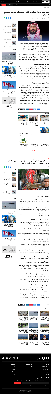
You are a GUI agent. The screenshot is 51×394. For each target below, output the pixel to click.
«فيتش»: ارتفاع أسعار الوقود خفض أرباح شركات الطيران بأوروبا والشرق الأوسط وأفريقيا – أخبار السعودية (6, 43)
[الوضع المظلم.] (4, 1)
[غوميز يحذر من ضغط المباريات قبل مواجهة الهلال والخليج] (33, 130)
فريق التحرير (43, 18)
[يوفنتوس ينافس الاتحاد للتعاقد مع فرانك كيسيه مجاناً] (23, 140)
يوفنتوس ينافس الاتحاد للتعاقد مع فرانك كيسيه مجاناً (23, 145)
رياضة (16, 1)
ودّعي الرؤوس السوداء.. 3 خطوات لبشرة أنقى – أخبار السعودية (34, 145)
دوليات (28, 1)
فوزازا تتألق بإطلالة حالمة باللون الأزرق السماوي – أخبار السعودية (23, 135)
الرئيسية (36, 1)
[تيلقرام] (6, 18)
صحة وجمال (45, 4)
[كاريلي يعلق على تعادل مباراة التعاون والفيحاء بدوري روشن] (23, 118)
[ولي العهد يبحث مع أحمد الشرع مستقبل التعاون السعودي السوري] (33, 31)
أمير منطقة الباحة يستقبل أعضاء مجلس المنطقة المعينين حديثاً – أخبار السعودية (34, 124)
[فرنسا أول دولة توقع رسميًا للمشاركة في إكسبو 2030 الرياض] (44, 140)
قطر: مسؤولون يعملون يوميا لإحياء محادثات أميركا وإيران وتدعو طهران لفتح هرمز (23, 343)
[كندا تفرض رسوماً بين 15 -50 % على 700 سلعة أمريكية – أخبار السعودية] (9, 85)
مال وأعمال (24, 1)
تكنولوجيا (20, 1)
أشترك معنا (3, 4)
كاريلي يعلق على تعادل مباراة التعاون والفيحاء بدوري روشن (24, 123)
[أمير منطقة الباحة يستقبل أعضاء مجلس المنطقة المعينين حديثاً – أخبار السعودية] (33, 118)
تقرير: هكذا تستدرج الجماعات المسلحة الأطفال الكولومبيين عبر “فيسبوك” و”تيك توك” (23, 331)
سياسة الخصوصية (32, 385)
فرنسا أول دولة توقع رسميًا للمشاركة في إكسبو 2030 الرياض (44, 145)
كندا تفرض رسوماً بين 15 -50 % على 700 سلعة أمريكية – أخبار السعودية (8, 91)
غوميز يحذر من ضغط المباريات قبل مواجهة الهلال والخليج (33, 135)
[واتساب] (4, 18)
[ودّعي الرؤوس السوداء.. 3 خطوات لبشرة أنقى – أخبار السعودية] (33, 140)
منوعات (13, 1)
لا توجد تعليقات (32, 18)
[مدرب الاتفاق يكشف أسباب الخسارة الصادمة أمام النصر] (44, 118)
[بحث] (2, 2)
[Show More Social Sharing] (2, 18)
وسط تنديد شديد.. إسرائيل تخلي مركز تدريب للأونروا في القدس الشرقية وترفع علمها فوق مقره (23, 319)
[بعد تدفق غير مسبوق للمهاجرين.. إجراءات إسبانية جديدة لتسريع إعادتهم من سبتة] (9, 56)
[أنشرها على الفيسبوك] (10, 18)
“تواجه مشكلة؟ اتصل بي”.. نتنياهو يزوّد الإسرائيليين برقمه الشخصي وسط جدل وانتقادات (33, 343)
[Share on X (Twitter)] (8, 18)
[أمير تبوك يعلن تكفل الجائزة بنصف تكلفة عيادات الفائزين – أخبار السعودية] (44, 130)
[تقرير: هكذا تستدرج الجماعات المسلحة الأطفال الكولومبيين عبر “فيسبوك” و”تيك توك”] (23, 325)
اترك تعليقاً (33, 150)
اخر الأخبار (32, 1)
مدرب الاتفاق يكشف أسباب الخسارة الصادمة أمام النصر (45, 123)
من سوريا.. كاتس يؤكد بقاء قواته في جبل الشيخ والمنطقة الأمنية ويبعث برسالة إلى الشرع (44, 343)
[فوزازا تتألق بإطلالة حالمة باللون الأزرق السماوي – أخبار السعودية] (23, 130)
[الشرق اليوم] (46, 1)
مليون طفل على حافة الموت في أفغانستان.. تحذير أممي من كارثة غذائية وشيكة (7, 30)
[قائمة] (39, 2)
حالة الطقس (9, 4)
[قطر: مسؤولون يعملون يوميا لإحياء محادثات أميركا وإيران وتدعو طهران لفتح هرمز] (23, 337)
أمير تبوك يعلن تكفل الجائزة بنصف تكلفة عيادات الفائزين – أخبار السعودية (44, 135)
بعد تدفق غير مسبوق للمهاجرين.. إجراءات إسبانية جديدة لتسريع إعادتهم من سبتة (7, 62)
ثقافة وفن (41, 4)
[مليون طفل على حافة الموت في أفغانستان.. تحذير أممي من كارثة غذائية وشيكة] (14, 30)
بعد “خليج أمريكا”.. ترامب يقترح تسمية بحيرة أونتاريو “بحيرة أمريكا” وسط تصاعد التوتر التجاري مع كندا (33, 331)
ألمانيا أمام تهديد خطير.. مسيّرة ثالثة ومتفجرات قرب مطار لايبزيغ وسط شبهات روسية (44, 331)
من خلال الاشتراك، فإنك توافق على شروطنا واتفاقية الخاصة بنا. (38, 385)
